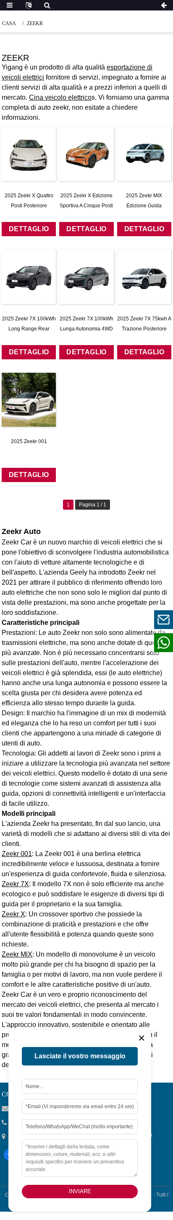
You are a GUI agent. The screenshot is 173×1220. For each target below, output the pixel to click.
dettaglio (29, 228)
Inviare (80, 1191)
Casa (9, 23)
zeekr (35, 23)
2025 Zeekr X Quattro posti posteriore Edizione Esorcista (29, 206)
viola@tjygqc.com (112, 619)
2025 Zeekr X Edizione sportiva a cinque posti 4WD (86, 206)
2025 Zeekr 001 (29, 441)
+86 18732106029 (111, 642)
